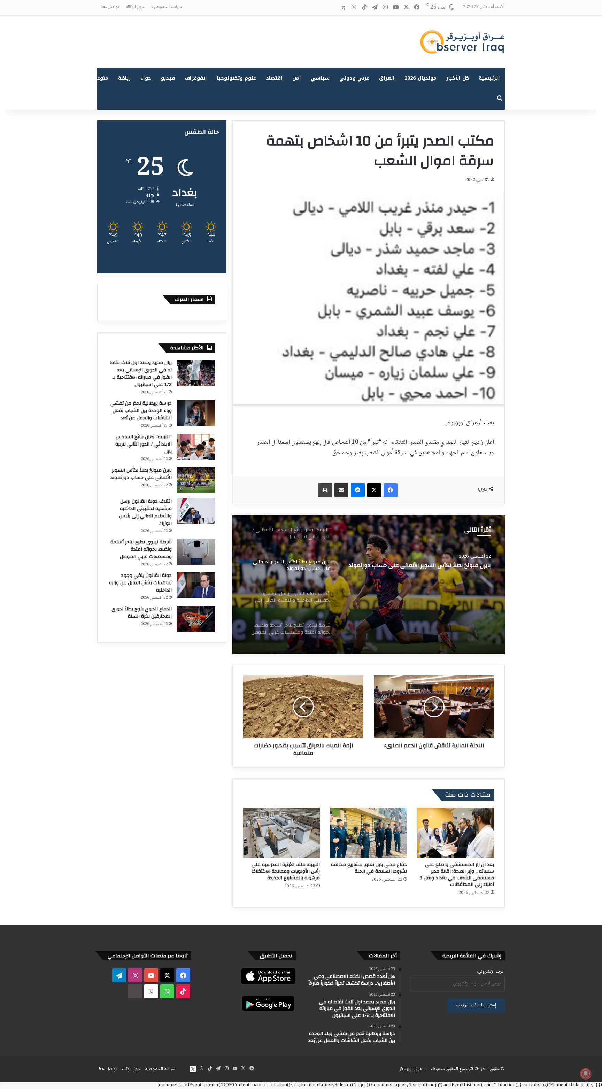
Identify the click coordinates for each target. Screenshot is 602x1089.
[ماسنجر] (358, 490)
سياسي (320, 78)
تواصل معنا (110, 7)
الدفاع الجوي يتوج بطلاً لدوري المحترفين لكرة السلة (141, 612)
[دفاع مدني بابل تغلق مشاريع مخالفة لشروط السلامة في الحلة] (368, 833)
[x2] (343, 8)
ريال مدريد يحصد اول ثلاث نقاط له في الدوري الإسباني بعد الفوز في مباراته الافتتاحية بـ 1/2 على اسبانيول (141, 373)
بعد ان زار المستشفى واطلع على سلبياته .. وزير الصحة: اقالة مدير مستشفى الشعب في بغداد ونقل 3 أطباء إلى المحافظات (457, 874)
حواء (145, 78)
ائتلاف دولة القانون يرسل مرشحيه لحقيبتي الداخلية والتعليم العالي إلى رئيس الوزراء (145, 512)
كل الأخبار (457, 78)
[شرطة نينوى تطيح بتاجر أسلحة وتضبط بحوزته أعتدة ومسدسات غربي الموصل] (196, 552)
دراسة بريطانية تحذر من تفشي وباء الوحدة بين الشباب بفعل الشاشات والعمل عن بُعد (141, 411)
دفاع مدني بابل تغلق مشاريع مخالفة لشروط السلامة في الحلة (369, 868)
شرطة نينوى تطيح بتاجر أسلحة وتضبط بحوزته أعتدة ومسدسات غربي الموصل (141, 549)
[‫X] (374, 490)
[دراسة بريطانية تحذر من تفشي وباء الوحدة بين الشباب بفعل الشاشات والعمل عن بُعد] (196, 413)
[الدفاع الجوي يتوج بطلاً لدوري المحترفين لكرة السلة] (196, 619)
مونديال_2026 (420, 78)
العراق (387, 78)
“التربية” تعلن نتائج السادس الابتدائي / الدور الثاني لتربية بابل (143, 444)
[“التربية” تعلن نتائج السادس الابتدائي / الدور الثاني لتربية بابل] (196, 447)
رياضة (124, 78)
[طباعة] (325, 490)
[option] (368, 584)
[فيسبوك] (391, 490)
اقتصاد (274, 78)
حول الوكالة (135, 7)
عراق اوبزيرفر (410, 1069)
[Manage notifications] (585, 1073)
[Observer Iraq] (462, 42)
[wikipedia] (333, 8)
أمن (296, 78)
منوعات (99, 78)
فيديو (168, 78)
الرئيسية (489, 78)
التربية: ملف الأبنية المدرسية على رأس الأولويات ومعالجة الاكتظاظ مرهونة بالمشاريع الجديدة (286, 871)
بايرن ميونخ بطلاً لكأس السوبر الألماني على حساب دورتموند (141, 474)
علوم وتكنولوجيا (236, 78)
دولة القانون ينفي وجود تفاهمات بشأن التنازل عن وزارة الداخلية (140, 583)
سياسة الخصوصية (167, 7)
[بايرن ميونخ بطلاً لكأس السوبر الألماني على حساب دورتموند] (196, 480)
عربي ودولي (354, 78)
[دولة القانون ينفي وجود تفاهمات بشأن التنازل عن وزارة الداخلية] (196, 585)
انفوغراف (196, 78)
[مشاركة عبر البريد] (341, 490)
